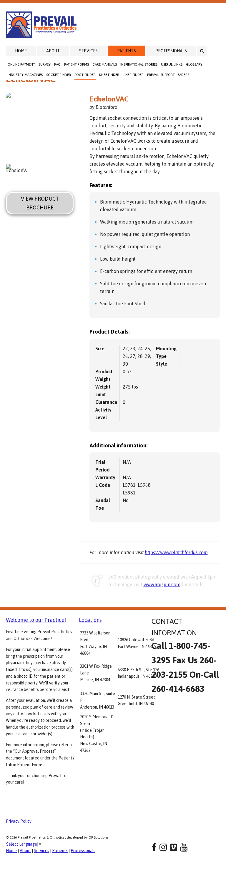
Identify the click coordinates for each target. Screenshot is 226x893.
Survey (45, 64)
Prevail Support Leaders (168, 75)
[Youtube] (183, 847)
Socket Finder (58, 75)
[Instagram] (163, 847)
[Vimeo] (173, 847)
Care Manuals (104, 64)
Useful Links (171, 64)
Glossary (194, 64)
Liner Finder (133, 75)
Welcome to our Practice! (36, 620)
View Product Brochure (40, 203)
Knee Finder (109, 75)
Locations (90, 620)
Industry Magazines (25, 75)
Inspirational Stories (138, 64)
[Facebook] (154, 847)
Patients (126, 51)
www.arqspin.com (162, 584)
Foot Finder (85, 75)
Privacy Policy (19, 821)
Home (21, 51)
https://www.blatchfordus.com (176, 552)
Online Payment (21, 64)
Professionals (171, 51)
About (53, 51)
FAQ (57, 64)
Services (88, 51)
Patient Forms (76, 64)
